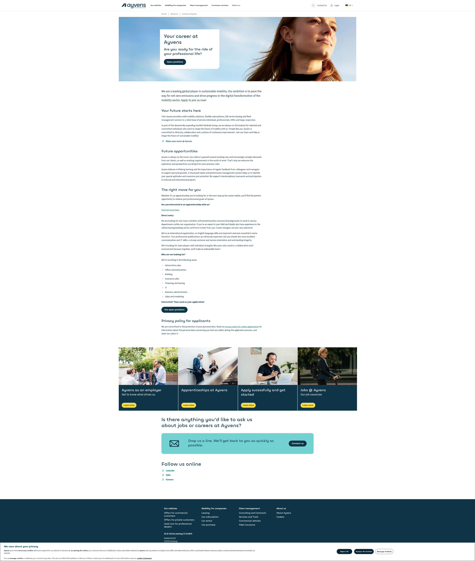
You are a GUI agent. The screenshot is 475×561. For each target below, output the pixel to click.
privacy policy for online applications (242, 326)
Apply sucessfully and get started (263, 392)
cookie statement (144, 558)
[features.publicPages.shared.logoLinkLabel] (133, 5)
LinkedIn (170, 470)
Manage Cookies (384, 551)
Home (164, 14)
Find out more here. (170, 210)
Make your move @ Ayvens (179, 141)
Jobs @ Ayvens (313, 390)
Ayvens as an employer (141, 390)
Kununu (169, 479)
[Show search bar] (313, 5)
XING (168, 475)
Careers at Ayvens (189, 14)
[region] (237, 551)
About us (174, 14)
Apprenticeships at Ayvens (204, 390)
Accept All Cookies (364, 551)
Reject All (344, 551)
